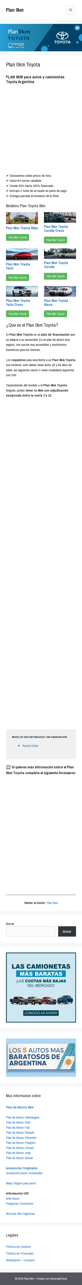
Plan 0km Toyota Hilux (22, 228)
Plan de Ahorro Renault (20, 1132)
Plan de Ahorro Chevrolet (21, 1137)
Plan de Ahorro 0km (19, 1107)
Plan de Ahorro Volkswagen (22, 1117)
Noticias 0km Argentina (20, 1213)
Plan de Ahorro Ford (18, 1122)
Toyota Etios (30, 745)
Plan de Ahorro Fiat (18, 1127)
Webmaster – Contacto (20, 1260)
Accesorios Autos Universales (24, 1173)
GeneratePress (58, 1278)
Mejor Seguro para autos (21, 1183)
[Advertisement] (41, 129)
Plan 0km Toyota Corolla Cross (56, 228)
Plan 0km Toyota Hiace (56, 302)
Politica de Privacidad (19, 1253)
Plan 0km (14, 10)
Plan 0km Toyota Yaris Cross (18, 302)
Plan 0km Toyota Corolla (56, 264)
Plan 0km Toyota (17, 237)
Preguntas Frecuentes (19, 1203)
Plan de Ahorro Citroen (20, 1147)
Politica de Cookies (18, 1246)
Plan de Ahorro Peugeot (21, 1142)
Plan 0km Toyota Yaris (18, 266)
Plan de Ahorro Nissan (19, 1158)
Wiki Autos (12, 1198)
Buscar (10, 923)
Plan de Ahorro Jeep (18, 1152)
